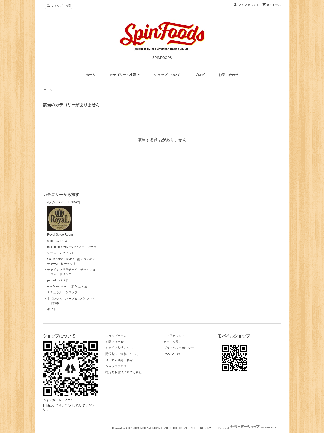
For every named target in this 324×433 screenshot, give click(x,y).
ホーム (90, 75)
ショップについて (167, 75)
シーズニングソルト (60, 253)
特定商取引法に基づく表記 (123, 372)
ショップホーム (116, 336)
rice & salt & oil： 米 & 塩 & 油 (67, 286)
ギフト (51, 309)
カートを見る (173, 342)
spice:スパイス (57, 241)
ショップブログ (116, 366)
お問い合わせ (228, 75)
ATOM (176, 354)
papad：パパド (57, 280)
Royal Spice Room (60, 235)
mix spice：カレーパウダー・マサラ (71, 247)
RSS (167, 354)
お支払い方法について (120, 348)
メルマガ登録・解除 (119, 360)
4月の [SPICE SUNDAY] (63, 202)
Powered (224, 428)
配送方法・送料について (122, 354)
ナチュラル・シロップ (62, 292)
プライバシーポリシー (179, 348)
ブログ (200, 75)
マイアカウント (248, 5)
